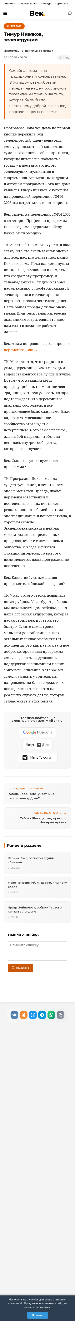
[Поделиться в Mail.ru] (33, 1015)
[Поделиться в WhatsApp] (51, 1015)
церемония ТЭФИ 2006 (23, 350)
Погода (46, 3)
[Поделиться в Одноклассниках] (24, 1015)
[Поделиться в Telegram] (42, 1015)
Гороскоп (61, 3)
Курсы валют (29, 3)
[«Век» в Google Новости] (37, 732)
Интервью (14, 26)
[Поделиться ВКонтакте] (14, 1015)
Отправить (20, 967)
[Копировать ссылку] (60, 1015)
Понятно (37, 1315)
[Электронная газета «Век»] (37, 13)
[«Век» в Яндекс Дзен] (37, 745)
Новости (11, 3)
